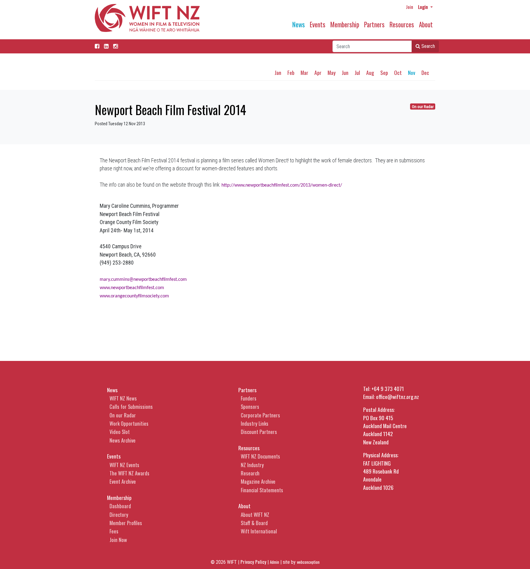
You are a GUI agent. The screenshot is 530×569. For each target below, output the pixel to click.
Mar (304, 72)
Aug (370, 72)
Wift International (259, 531)
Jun (345, 72)
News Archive (122, 440)
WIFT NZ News (123, 398)
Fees (113, 531)
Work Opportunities (128, 423)
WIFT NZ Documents (260, 456)
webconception (308, 562)
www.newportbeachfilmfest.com (132, 287)
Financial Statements (262, 490)
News (298, 24)
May (332, 72)
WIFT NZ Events (124, 465)
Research (250, 473)
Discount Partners (259, 431)
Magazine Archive (258, 481)
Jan (278, 72)
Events (317, 24)
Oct (398, 72)
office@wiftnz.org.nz (397, 397)
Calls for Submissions (131, 406)
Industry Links (254, 423)
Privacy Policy (253, 561)
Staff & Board (254, 523)
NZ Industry (252, 465)
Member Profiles (125, 523)
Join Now (118, 540)
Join (409, 6)
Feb (290, 72)
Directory (118, 514)
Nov (411, 72)
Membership (344, 24)
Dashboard (120, 506)
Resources (402, 24)
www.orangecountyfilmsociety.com (134, 296)
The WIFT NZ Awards (129, 473)
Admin (274, 562)
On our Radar (423, 106)
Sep (384, 72)
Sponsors (250, 406)
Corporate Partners (260, 415)
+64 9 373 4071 (387, 389)
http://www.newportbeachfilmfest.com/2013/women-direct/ (281, 185)
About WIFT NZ (255, 514)
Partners (374, 24)
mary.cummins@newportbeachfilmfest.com (143, 279)
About (426, 24)
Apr (317, 72)
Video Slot (119, 431)
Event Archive (122, 481)
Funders (248, 398)
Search (427, 46)
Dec (425, 72)
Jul (357, 72)
